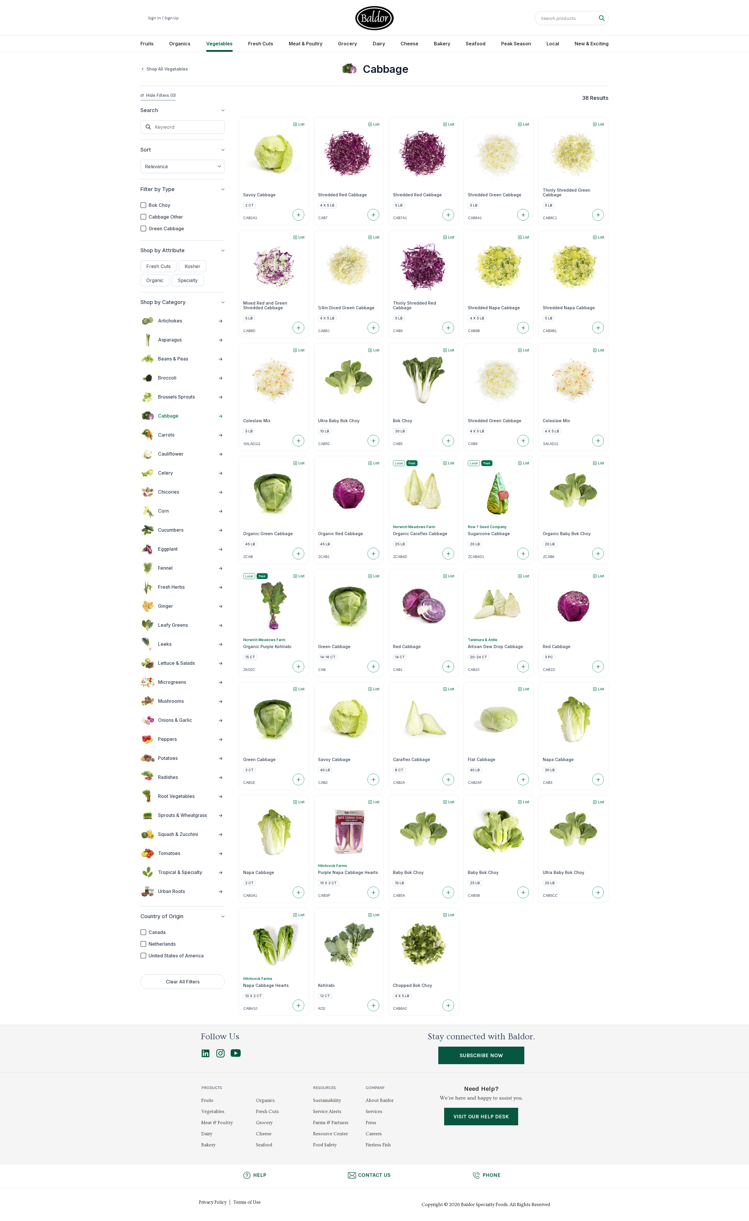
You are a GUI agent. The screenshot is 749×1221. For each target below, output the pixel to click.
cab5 (398, 444)
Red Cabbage (407, 646)
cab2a (399, 783)
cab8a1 (475, 218)
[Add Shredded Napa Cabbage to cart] (523, 328)
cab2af (475, 783)
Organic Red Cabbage (340, 533)
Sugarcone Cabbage (489, 533)
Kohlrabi (326, 985)
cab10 (474, 670)
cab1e (249, 783)
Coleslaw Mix (256, 420)
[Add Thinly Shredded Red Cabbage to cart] (448, 328)
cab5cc (550, 896)
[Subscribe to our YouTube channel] (236, 1055)
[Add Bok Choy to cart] (448, 441)
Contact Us (374, 1175)
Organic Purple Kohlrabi (267, 646)
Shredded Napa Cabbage (494, 307)
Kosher (192, 266)
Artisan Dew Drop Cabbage (495, 646)
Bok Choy (159, 205)
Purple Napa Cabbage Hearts (348, 872)
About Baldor (380, 1100)
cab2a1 (250, 218)
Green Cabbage (166, 228)
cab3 (547, 783)
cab (322, 670)
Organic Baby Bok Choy (567, 533)
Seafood (475, 44)
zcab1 (324, 557)
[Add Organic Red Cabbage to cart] (373, 553)
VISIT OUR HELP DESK (481, 1116)
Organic (155, 280)
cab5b (474, 896)
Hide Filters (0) (161, 95)
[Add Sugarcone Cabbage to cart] (523, 553)
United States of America (176, 956)
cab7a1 (400, 218)
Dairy (379, 44)
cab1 (398, 670)
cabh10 (250, 1009)
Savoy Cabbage (259, 195)
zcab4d (400, 557)
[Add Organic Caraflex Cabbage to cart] (448, 553)
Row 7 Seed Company (487, 527)
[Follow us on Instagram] (220, 1056)
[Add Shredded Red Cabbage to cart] (373, 215)
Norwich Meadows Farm (414, 527)
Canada (157, 932)
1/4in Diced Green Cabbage (346, 307)
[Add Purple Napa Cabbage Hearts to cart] (373, 892)
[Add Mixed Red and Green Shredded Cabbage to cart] (298, 328)
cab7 (323, 218)
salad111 (252, 444)
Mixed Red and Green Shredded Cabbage (265, 305)
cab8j (323, 331)
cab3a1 (250, 896)
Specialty (188, 280)
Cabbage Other (166, 217)
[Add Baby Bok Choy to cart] (448, 892)
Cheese (409, 44)
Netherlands (162, 944)
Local (553, 44)
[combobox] (182, 166)
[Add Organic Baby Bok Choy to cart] (598, 553)
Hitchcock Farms (332, 865)
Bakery (442, 44)
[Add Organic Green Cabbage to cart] (298, 553)
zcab (248, 557)
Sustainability (327, 1100)
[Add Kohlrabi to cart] (373, 1005)
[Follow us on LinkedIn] (205, 1056)
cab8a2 (400, 1009)
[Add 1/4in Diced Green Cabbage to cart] (373, 328)
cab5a (399, 896)
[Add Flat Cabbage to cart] (523, 779)
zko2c (249, 670)
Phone (491, 1175)
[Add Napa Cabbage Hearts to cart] (298, 1005)
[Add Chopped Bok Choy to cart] (448, 1005)
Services (374, 1111)
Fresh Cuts (260, 44)
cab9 (398, 331)
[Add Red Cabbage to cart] (448, 666)
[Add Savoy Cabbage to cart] (298, 215)
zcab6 (548, 557)
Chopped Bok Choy (412, 985)
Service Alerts (327, 1111)
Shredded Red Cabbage (342, 195)
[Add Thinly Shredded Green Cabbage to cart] (598, 215)
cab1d (549, 670)
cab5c (324, 444)
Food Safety (324, 1145)
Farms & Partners (330, 1122)
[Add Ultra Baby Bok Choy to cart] (373, 441)
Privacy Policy (212, 1202)
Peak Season (516, 44)
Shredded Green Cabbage (494, 195)
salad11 (551, 444)
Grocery (347, 44)
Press (371, 1122)
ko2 (321, 1009)
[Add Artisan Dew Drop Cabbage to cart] (523, 666)
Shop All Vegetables (167, 68)
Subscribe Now (481, 1055)
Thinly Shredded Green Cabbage (566, 192)
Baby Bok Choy (408, 872)
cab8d (249, 331)
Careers (374, 1133)
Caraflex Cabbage (411, 759)
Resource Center (330, 1133)
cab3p (324, 896)
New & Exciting (592, 44)
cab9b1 (550, 331)
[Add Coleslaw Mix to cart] (298, 441)
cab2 (323, 783)
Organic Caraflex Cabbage (420, 533)
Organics (179, 44)
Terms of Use (247, 1202)
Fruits (147, 44)
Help (259, 1175)
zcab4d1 (476, 557)
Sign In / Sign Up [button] (163, 18)
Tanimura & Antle (482, 640)
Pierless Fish (378, 1145)
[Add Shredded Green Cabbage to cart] (523, 215)
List (301, 124)
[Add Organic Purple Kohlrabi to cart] (298, 666)
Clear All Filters (183, 982)
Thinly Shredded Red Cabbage (414, 305)
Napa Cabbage (558, 759)
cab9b (474, 331)
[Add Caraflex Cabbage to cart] (448, 779)
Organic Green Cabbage (268, 533)
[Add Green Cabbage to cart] (373, 666)
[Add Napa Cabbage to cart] (598, 779)
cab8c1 (550, 218)
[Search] (602, 18)
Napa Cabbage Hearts (266, 985)
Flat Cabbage (481, 759)
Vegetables (219, 44)
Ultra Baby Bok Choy (339, 420)
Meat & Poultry (305, 44)
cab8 (472, 444)
